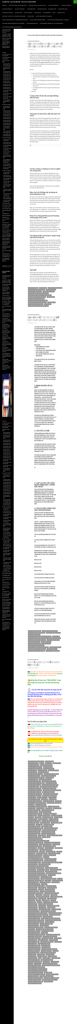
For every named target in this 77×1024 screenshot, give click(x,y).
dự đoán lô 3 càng (33, 864)
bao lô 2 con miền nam (49, 801)
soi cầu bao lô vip (44, 925)
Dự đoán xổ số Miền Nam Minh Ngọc (37, 873)
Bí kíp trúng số (43, 287)
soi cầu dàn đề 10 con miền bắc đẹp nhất (6, 128)
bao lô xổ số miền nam (57, 822)
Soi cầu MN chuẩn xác (7, 8)
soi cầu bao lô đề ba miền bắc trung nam (38, 912)
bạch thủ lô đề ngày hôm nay (35, 768)
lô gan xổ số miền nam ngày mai (36, 893)
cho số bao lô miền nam (54, 853)
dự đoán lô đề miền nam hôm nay (36, 867)
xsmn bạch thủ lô (48, 981)
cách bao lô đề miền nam (34, 826)
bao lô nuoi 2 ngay (43, 819)
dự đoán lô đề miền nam (44, 864)
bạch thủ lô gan (32, 770)
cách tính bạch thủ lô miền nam (54, 835)
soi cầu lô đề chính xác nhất (52, 650)
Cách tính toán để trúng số (35, 291)
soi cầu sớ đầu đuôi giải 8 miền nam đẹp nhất (7, 156)
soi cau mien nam (46, 947)
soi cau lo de (32, 929)
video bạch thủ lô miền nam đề (50, 963)
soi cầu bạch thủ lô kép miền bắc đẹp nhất (6, 68)
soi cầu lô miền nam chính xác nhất (37, 934)
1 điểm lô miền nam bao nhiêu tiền (36, 761)
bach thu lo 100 (56, 763)
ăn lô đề (42, 763)
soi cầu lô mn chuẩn (43, 940)
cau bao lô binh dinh (33, 849)
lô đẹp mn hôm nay (52, 887)
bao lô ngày (38, 817)
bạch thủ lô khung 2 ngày (34, 781)
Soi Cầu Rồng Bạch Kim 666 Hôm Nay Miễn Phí (11, 27)
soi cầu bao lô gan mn (55, 914)
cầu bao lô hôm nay (33, 851)
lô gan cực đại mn (33, 889)
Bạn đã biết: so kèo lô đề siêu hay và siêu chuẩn (43, 319)
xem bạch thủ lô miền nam (34, 965)
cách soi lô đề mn (33, 835)
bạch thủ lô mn (32, 797)
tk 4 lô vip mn (46, 961)
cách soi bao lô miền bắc (34, 831)
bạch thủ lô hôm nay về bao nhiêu (36, 777)
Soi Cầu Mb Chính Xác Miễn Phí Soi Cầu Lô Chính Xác (13, 23)
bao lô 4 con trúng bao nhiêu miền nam (37, 806)
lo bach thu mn (55, 882)
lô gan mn (41, 889)
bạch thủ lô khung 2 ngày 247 (49, 781)
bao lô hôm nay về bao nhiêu (35, 813)
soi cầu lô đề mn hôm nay (34, 931)
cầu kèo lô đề (56, 636)
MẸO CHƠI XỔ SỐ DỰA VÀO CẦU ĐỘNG (36, 298)
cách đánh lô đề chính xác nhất (50, 630)
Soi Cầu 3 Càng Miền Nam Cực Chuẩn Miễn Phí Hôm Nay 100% (15, 19)
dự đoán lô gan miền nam (51, 867)
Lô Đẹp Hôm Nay (37, 12)
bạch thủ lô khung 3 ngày (34, 784)
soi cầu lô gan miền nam (47, 931)
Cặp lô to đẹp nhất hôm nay (35, 846)
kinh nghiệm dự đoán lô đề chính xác (37, 296)
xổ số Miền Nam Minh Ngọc (35, 979)
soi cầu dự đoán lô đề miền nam (36, 927)
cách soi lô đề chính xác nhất (53, 632)
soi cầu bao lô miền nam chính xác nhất (50, 918)
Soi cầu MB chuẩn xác (66, 5)
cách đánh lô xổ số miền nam (49, 829)
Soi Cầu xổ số (48, 304)
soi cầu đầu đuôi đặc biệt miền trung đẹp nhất (7, 191)
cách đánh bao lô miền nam (51, 828)
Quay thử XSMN (42, 907)
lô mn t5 (38, 900)
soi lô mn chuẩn (32, 956)
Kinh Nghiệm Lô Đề (31, 8)
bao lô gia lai (32, 808)
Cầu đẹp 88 (42, 851)
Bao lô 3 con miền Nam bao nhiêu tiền (37, 802)
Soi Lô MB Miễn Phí (47, 12)
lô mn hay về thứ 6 (33, 898)
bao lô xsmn (39, 824)
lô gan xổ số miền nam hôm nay (47, 891)
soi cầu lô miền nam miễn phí (35, 936)
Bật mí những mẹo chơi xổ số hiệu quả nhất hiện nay (45, 45)
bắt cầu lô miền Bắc (33, 287)
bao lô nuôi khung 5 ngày (34, 820)
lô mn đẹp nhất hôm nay (56, 896)
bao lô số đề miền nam (34, 822)
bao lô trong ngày (45, 822)
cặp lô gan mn (56, 844)
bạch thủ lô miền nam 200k (35, 792)
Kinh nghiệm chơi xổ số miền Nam (48, 878)
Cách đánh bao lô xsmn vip (35, 829)
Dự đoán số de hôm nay (55, 647)
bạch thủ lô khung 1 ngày (45, 779)
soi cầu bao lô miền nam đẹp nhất (43, 663)
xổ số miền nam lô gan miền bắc (51, 977)
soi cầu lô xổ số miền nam (34, 947)
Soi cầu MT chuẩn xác (19, 8)
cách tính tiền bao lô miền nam (36, 842)
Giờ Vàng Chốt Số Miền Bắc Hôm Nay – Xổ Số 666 (6, 311)
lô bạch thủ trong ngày (34, 884)
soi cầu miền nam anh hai (34, 949)
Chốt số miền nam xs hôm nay (35, 855)
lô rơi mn (53, 900)
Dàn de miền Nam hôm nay (49, 855)
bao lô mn (31, 817)
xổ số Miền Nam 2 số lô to (52, 974)
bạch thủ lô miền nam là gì (35, 795)
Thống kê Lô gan (56, 958)
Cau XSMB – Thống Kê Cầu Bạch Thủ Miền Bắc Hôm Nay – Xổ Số (6, 35)
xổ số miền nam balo (33, 976)
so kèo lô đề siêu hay (52, 649)
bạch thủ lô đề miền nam (46, 764)
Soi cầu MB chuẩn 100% (53, 5)
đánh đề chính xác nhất (48, 291)
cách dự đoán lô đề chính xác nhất (37, 632)
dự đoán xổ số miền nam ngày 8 (54, 873)
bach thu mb (44, 799)
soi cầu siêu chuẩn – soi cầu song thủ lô (18, 5)
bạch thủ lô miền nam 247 (48, 792)
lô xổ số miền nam (33, 905)
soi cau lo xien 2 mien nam (44, 943)
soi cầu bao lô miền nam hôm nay (36, 920)
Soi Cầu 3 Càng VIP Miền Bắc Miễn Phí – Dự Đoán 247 (58, 19)
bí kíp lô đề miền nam (48, 824)
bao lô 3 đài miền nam (41, 804)
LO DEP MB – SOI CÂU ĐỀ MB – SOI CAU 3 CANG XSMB (19, 2)
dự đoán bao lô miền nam (34, 862)
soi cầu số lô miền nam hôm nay (48, 952)
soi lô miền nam (32, 954)
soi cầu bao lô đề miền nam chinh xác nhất (38, 914)
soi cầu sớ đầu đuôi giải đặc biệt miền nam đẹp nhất (7, 161)
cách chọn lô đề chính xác (35, 630)
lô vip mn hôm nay (33, 903)
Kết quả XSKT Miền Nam (46, 876)
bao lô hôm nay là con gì (34, 810)
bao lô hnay (49, 808)
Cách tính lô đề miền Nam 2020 (35, 838)
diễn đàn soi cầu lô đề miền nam (36, 858)
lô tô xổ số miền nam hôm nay (50, 902)
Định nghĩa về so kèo (46, 641)
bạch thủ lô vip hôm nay (34, 799)
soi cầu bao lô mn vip (33, 925)
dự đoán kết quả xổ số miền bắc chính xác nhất (39, 643)
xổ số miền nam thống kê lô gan (50, 979)
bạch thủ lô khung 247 (51, 783)
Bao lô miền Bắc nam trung (50, 813)
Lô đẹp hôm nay (42, 887)
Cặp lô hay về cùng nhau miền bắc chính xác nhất (40, 636)
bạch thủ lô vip (52, 797)
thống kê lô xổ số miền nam (35, 961)
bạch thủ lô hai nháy (53, 770)
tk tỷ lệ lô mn (38, 963)
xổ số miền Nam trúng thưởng (35, 981)
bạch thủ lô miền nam (34, 786)
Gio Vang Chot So (61, 12)
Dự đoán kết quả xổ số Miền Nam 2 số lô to (52, 862)
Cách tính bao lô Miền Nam (35, 837)
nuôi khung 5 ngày (33, 907)
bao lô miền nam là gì (57, 815)
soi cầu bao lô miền (47, 916)
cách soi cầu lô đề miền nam (48, 831)
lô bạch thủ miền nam (45, 882)
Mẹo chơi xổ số (51, 296)
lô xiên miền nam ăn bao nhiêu (45, 903)
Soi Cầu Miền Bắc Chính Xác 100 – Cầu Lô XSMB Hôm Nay (51, 23)
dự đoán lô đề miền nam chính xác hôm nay (38, 293)
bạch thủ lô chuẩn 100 (34, 764)
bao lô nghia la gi (33, 819)
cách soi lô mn (42, 835)
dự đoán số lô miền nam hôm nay (36, 871)
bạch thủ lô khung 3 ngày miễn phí (50, 784)
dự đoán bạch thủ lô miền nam (36, 860)
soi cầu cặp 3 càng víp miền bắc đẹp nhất (6, 107)
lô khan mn (31, 894)
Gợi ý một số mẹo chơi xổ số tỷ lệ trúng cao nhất (40, 295)
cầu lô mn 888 (32, 853)
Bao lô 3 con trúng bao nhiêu (54, 802)
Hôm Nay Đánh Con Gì (62, 8)
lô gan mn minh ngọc (33, 891)
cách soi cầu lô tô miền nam (48, 833)
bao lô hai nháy (40, 808)
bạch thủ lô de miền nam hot (35, 766)
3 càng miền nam (49, 761)
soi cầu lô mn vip (53, 940)
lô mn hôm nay (42, 898)
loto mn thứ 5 (42, 905)
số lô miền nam (51, 907)
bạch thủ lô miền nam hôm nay (50, 793)
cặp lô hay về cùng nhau (34, 634)
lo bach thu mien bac (33, 882)
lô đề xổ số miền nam (51, 885)
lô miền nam (54, 894)
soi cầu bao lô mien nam (34, 918)
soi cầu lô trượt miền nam (47, 941)
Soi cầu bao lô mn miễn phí (46, 923)
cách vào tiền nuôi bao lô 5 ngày (52, 842)
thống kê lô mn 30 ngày (34, 959)
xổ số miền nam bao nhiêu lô (46, 976)
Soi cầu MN (55, 950)
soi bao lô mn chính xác (44, 909)
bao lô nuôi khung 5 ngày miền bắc (50, 820)
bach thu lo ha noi (42, 770)
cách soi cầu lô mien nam (34, 833)
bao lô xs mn (32, 824)
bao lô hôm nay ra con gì (45, 811)
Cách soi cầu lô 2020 (51, 289)
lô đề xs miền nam (33, 887)
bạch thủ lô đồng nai (49, 768)
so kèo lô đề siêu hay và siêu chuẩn (36, 650)
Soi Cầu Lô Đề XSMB (28, 12)
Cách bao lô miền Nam (47, 826)
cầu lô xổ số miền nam (42, 853)
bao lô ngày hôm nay (48, 817)
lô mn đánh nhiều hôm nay (43, 896)
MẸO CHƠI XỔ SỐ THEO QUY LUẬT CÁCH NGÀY (38, 300)
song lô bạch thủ (33, 958)
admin (37, 667)
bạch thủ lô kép (49, 777)
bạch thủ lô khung (33, 779)
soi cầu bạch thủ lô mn (34, 911)
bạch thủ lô (48, 763)
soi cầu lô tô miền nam (34, 941)
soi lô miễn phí (41, 954)
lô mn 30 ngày (32, 896)
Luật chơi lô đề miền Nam (53, 905)
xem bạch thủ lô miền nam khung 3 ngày (38, 970)
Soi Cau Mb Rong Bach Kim (32, 23)
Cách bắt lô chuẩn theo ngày (55, 287)
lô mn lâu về (32, 900)
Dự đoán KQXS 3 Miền (41, 8)
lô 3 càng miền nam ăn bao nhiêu (36, 880)
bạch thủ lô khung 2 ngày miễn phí (36, 783)
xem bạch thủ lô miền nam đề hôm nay (51, 965)
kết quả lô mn (52, 875)
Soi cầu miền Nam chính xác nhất (49, 949)
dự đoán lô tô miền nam (43, 869)
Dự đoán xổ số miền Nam (51, 871)
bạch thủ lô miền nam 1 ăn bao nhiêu (49, 786)
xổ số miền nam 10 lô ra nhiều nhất (36, 974)
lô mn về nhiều (45, 900)
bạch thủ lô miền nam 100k (35, 788)
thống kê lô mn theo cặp (47, 959)
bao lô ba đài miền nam (54, 806)
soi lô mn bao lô (50, 954)
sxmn (40, 958)
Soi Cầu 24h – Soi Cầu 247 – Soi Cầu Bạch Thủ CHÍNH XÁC (13, 16)
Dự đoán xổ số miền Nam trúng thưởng (38, 875)
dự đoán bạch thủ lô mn (50, 860)
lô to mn (40, 902)
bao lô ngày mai (58, 817)
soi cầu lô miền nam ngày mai (50, 936)
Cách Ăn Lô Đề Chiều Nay (7, 12)
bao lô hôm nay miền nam (48, 810)
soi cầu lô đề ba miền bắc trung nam (45, 929)
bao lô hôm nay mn (33, 811)
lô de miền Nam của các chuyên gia (36, 885)
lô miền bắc (46, 894)
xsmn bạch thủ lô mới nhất (35, 983)
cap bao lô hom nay (33, 844)
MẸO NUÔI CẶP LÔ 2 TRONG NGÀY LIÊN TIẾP (37, 302)
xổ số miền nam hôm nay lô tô (35, 977)
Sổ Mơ (54, 12)
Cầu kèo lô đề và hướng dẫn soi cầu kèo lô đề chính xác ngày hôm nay (44, 638)
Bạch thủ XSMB (52, 799)
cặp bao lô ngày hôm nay (45, 844)
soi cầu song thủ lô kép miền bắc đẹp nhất (6, 101)
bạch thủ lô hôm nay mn (34, 775)
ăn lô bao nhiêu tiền (33, 763)
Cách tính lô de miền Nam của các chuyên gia (39, 840)
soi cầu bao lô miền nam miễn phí (53, 920)
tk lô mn (31, 963)
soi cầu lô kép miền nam (34, 932)
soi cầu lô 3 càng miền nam (51, 927)
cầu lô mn (59, 851)
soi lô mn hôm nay (42, 956)
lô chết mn (44, 884)
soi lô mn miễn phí (52, 956)
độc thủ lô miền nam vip (50, 858)
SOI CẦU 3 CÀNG (30, 16)
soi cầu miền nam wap (46, 950)
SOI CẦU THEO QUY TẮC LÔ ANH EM (36, 304)
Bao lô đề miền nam (33, 673)
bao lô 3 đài (31, 804)
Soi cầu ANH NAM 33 (56, 909)
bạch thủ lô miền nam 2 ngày (49, 788)
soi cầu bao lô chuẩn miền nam (48, 911)
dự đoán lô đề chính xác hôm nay (36, 645)
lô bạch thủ (48, 880)
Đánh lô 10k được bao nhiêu (35, 857)
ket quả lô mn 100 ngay (34, 876)
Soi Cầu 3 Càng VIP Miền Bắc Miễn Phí (37, 19)
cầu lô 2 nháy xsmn (51, 851)
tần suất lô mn (46, 958)
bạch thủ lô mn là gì (42, 797)
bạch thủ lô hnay (33, 772)
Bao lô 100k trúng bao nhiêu (35, 801)
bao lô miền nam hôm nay (44, 815)
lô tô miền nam (32, 902)
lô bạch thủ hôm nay (57, 880)
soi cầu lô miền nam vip (47, 938)
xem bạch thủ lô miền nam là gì (36, 972)
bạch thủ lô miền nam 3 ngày (35, 793)
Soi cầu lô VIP (58, 941)
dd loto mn (46, 857)
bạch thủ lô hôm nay (43, 772)
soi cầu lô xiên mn (46, 945)
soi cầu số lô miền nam (34, 952)
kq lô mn (60, 878)
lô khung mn (39, 894)
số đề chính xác (51, 302)
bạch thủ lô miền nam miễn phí (49, 795)
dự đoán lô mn (32, 869)
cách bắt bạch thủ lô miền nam (36, 828)
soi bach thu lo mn (33, 909)
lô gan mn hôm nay (50, 889)
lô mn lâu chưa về (52, 898)
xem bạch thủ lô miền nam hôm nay (36, 967)
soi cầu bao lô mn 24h (33, 923)
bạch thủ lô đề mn (48, 766)
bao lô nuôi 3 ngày (53, 819)
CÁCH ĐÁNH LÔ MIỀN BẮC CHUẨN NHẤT (37, 289)
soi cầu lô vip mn (32, 943)
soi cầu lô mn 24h (32, 940)
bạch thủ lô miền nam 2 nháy (35, 790)
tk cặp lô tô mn (55, 961)
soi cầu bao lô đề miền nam (55, 912)
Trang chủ (4, 5)
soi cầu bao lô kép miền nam (35, 916)
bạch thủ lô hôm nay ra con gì (48, 775)
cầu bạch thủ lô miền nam (49, 846)
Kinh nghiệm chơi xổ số (34, 878)
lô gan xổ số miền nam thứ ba (51, 893)
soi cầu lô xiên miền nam (34, 945)
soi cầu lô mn (58, 938)
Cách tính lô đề (46, 837)
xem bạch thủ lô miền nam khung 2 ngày (38, 968)
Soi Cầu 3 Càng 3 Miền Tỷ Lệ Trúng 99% (44, 16)
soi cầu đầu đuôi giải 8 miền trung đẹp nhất (7, 186)
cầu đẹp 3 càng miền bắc (45, 756)
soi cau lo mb (44, 932)
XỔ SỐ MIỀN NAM (48, 972)
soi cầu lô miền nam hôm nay (53, 934)
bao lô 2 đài (58, 801)
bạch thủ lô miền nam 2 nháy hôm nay (52, 790)
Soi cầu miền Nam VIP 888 (34, 950)
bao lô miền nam (32, 815)
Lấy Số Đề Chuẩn (18, 12)
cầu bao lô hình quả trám (46, 849)
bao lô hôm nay (57, 808)
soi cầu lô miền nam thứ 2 (34, 938)
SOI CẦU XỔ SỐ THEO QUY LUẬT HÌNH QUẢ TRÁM (38, 305)
